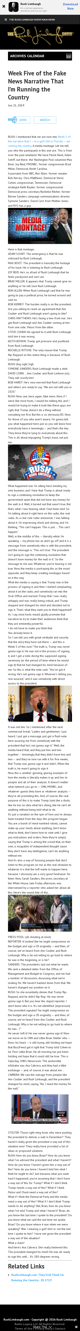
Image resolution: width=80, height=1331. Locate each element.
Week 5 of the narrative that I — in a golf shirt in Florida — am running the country (39, 141)
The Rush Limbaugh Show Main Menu (32, 19)
